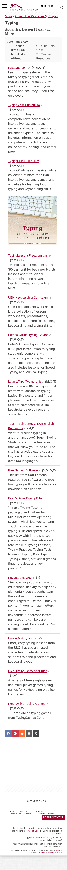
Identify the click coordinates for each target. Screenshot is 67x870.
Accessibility (45, 814)
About (22, 811)
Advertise (33, 811)
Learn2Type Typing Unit (24, 381)
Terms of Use (31, 831)
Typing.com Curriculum (24, 105)
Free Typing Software (23, 470)
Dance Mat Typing (20, 638)
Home (8, 16)
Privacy (57, 814)
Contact (44, 811)
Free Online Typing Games (26, 703)
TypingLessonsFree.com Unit (28, 255)
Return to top (53, 818)
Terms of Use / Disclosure (23, 814)
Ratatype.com (17, 67)
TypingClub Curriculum (23, 161)
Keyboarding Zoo (20, 577)
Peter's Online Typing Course (28, 335)
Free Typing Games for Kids (27, 671)
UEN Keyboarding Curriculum (28, 297)
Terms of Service (47, 854)
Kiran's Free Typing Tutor (25, 498)
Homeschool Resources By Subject (36, 16)
